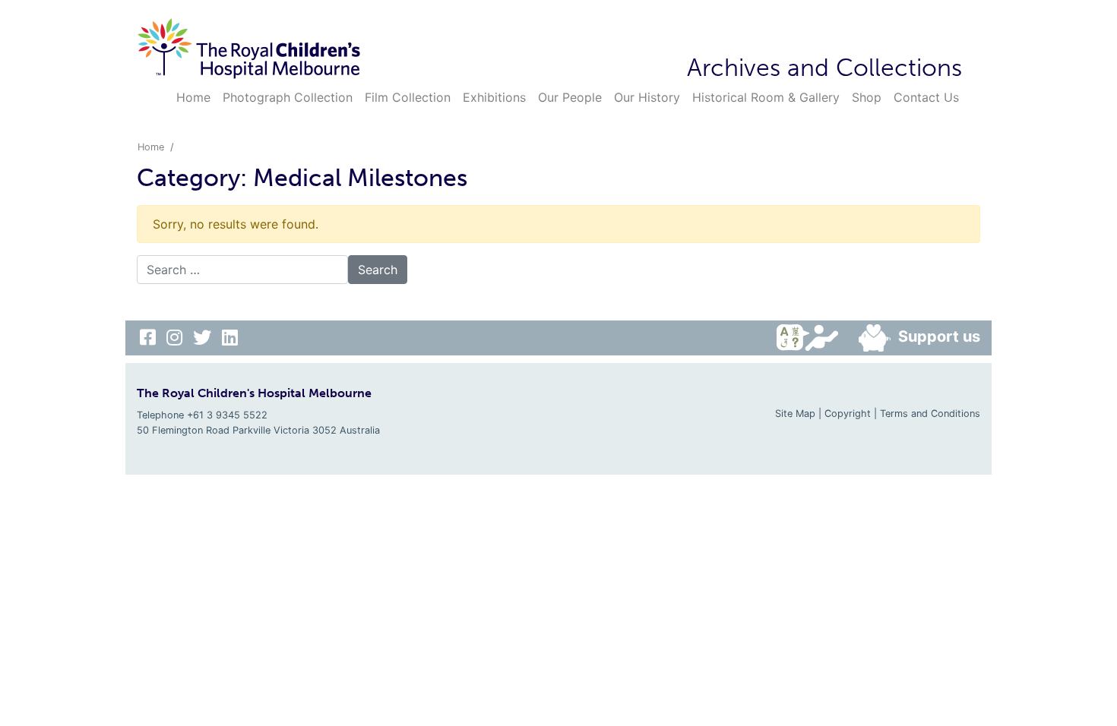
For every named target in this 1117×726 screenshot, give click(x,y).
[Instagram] (176, 338)
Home (193, 97)
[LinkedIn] (230, 338)
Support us (939, 336)
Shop (866, 97)
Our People (570, 97)
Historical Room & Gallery (766, 97)
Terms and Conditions (930, 413)
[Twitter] (204, 338)
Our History (647, 97)
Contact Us (926, 97)
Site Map (795, 413)
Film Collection (408, 97)
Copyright (847, 413)
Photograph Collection (288, 97)
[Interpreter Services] (811, 338)
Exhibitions (494, 97)
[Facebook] (150, 338)
